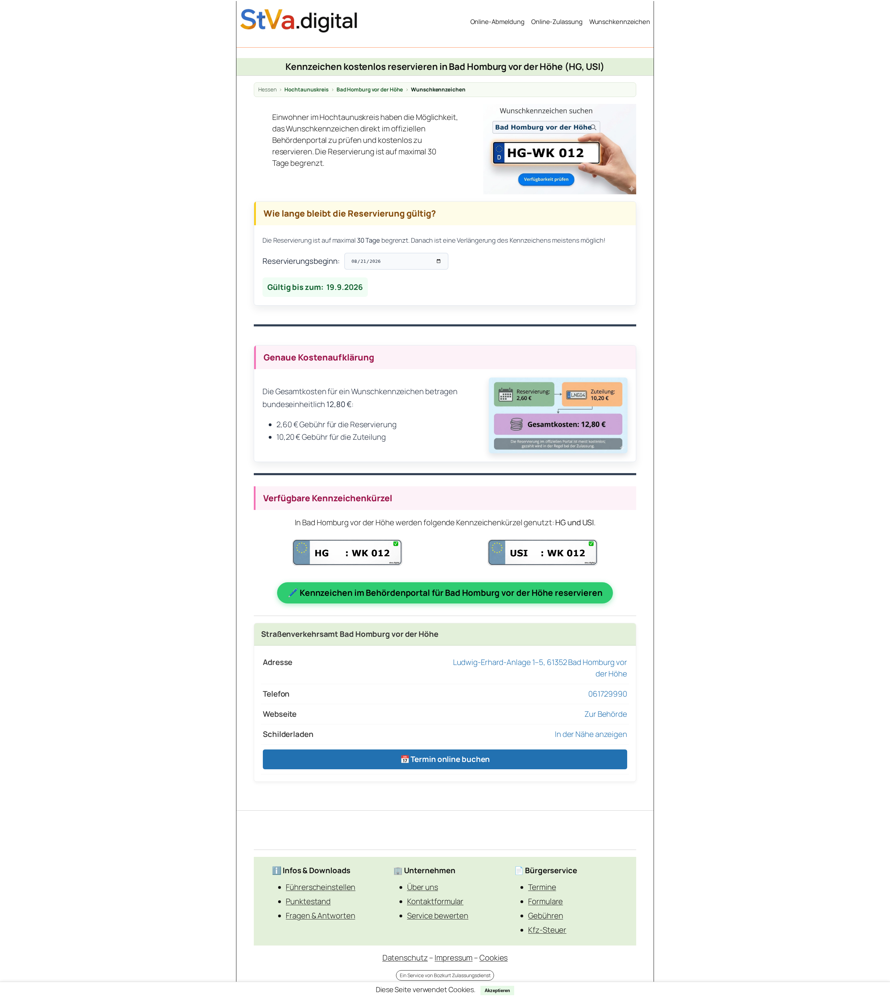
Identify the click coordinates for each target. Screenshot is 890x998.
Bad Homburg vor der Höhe (370, 89)
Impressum (453, 957)
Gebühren (545, 915)
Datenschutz (405, 957)
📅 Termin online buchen (445, 759)
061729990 (607, 694)
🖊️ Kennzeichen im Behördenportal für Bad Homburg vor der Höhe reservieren (445, 592)
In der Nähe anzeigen (591, 734)
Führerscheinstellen (320, 887)
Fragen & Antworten (320, 915)
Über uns (422, 887)
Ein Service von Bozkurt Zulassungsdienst (445, 975)
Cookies (493, 957)
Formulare (545, 901)
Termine (542, 887)
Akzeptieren (497, 990)
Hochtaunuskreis (306, 89)
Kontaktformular (435, 901)
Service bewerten (437, 915)
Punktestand (308, 901)
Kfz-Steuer (547, 930)
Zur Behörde (605, 714)
